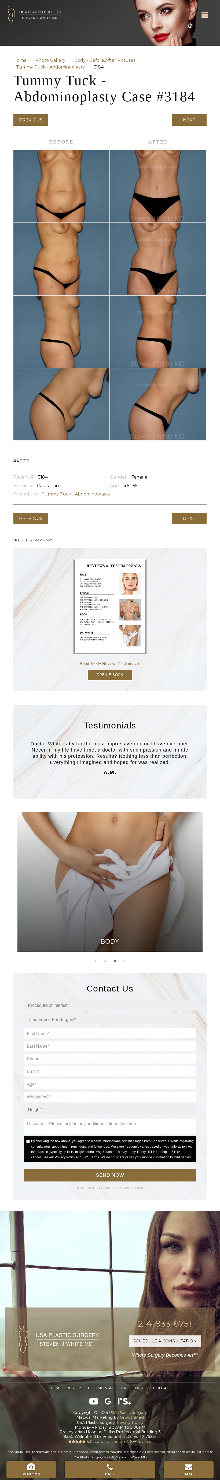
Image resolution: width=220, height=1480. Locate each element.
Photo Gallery (50, 60)
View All (110, 939)
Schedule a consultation (165, 1341)
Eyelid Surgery (110, 898)
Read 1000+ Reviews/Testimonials (110, 663)
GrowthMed (132, 1417)
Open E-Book (110, 675)
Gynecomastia (110, 844)
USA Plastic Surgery (30, 2)
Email (188, 1474)
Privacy (124, 1188)
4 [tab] (125, 961)
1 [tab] (95, 961)
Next (189, 120)
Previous (31, 120)
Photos (31, 1474)
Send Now (110, 1175)
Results (74, 1388)
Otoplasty (110, 858)
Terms (138, 1188)
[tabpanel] (110, 882)
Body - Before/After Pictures (104, 60)
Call (110, 1474)
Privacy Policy (65, 1157)
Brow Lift (110, 885)
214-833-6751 (165, 1323)
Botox (110, 925)
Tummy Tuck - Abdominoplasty (50, 67)
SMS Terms (90, 1157)
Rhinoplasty (110, 871)
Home (20, 60)
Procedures (134, 1388)
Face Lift (110, 912)
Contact (162, 1388)
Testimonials (101, 1388)
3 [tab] (115, 961)
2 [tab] (105, 961)
